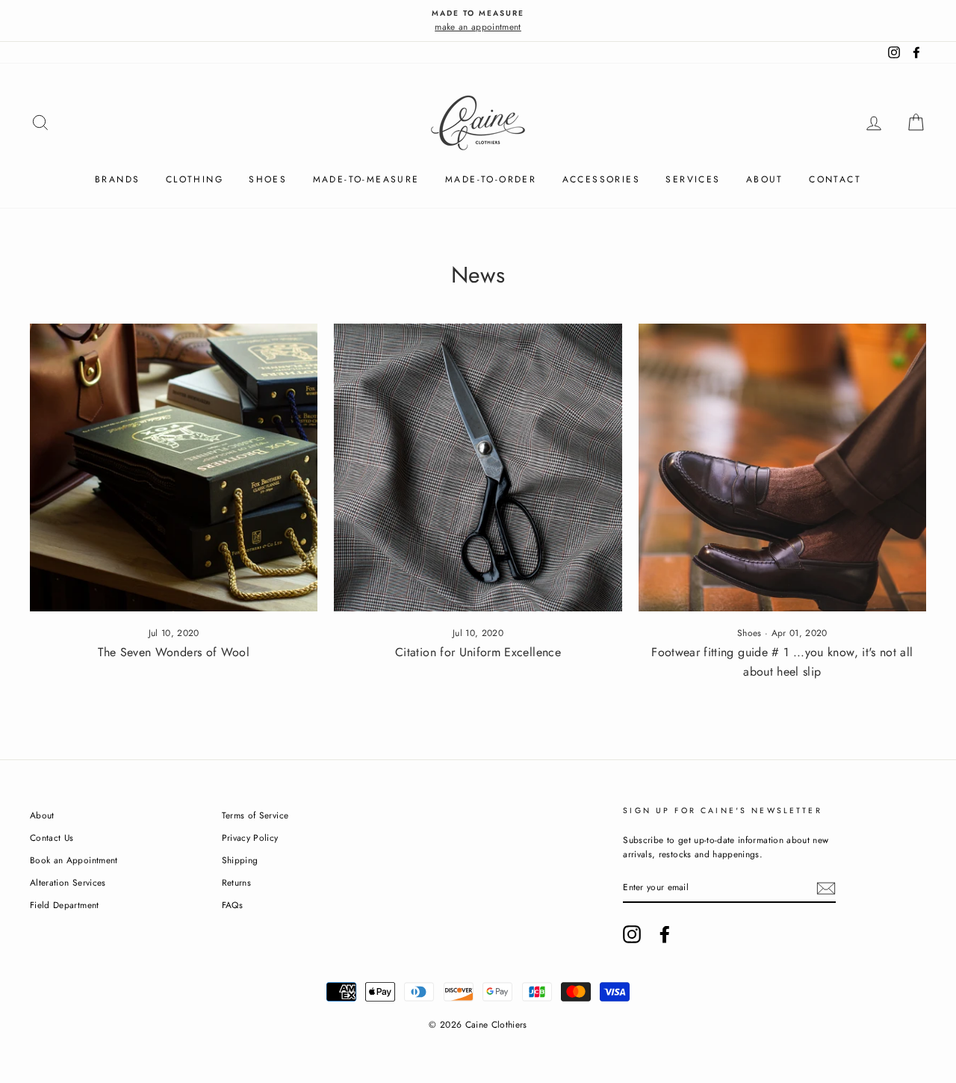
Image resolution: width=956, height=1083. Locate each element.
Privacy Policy (250, 837)
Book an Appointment (74, 860)
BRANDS (117, 179)
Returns (236, 882)
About (764, 179)
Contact (835, 179)
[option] (478, 20)
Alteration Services (68, 882)
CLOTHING (194, 179)
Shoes (749, 633)
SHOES (268, 179)
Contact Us (52, 837)
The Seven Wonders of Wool (173, 652)
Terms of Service (255, 815)
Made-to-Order (490, 179)
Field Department (64, 904)
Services (692, 179)
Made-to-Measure (366, 179)
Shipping (240, 860)
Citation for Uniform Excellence (478, 652)
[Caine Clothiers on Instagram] (632, 934)
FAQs (232, 904)
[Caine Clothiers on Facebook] (665, 934)
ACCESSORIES (601, 179)
